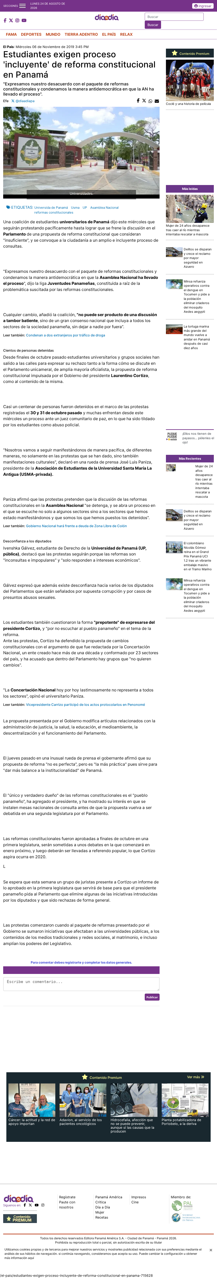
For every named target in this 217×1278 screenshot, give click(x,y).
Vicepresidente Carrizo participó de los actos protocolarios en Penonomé (85, 704)
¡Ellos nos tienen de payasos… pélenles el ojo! (198, 438)
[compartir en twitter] (144, 101)
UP (85, 208)
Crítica (100, 1202)
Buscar (152, 25)
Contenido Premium (194, 54)
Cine (135, 1202)
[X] (30, 1205)
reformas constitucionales (53, 212)
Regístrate (67, 1197)
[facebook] (25, 1205)
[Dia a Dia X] (11, 21)
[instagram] (42, 1205)
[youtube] (37, 1205)
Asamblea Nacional (104, 208)
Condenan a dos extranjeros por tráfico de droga (65, 335)
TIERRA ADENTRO (81, 34)
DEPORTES (31, 34)
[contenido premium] (20, 1218)
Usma (75, 208)
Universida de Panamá (51, 208)
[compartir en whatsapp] (150, 101)
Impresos (138, 1197)
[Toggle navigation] (22, 6)
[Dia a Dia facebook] (6, 21)
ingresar (205, 6)
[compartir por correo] (157, 101)
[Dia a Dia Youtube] (24, 21)
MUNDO (53, 34)
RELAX (126, 34)
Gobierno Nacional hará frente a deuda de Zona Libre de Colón (76, 526)
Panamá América (108, 1197)
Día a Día (102, 1207)
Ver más (194, 1077)
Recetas (101, 1217)
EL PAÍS (109, 34)
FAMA (11, 34)
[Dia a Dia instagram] (17, 21)
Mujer (99, 1212)
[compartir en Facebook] (138, 101)
